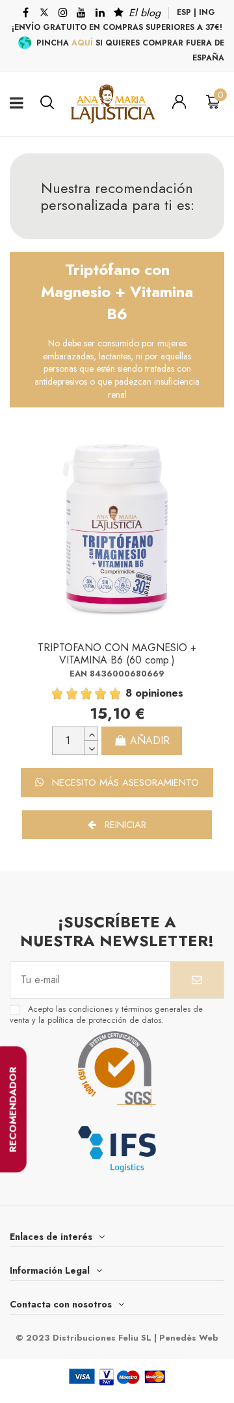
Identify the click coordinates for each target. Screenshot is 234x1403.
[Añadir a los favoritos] (208, 447)
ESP (184, 12)
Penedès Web (188, 1338)
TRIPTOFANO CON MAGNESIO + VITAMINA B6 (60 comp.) (117, 653)
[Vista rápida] (208, 476)
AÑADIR (150, 740)
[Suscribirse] (197, 980)
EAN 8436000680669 (117, 673)
